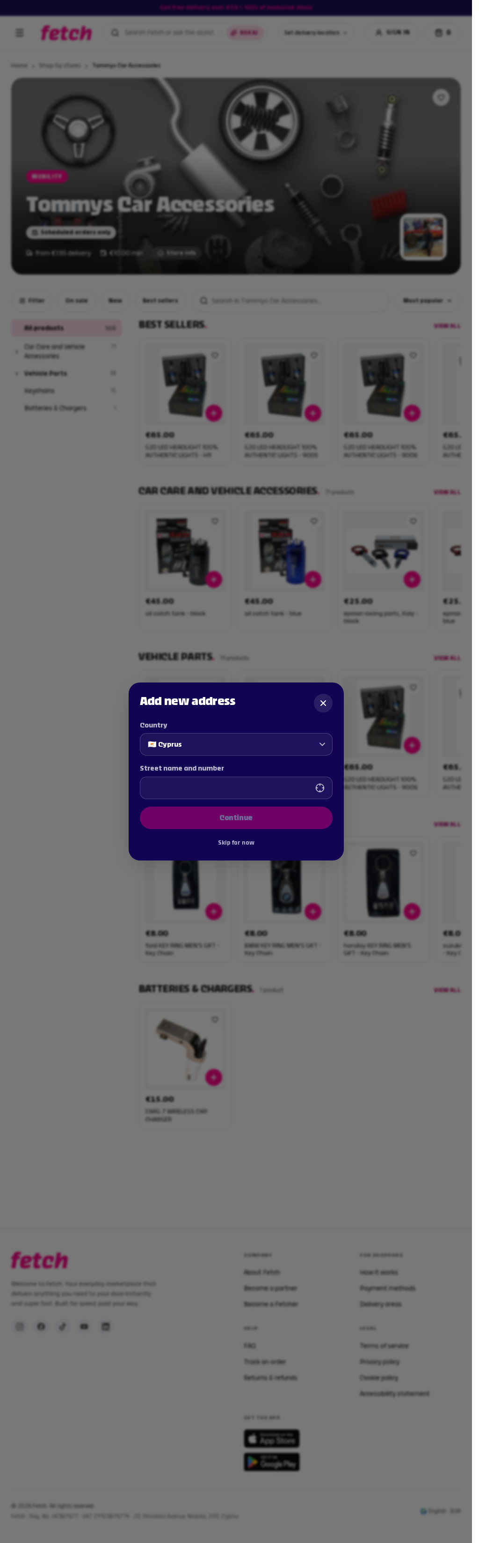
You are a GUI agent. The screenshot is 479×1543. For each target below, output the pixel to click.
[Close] (323, 703)
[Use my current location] (320, 788)
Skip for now (236, 842)
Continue (236, 817)
